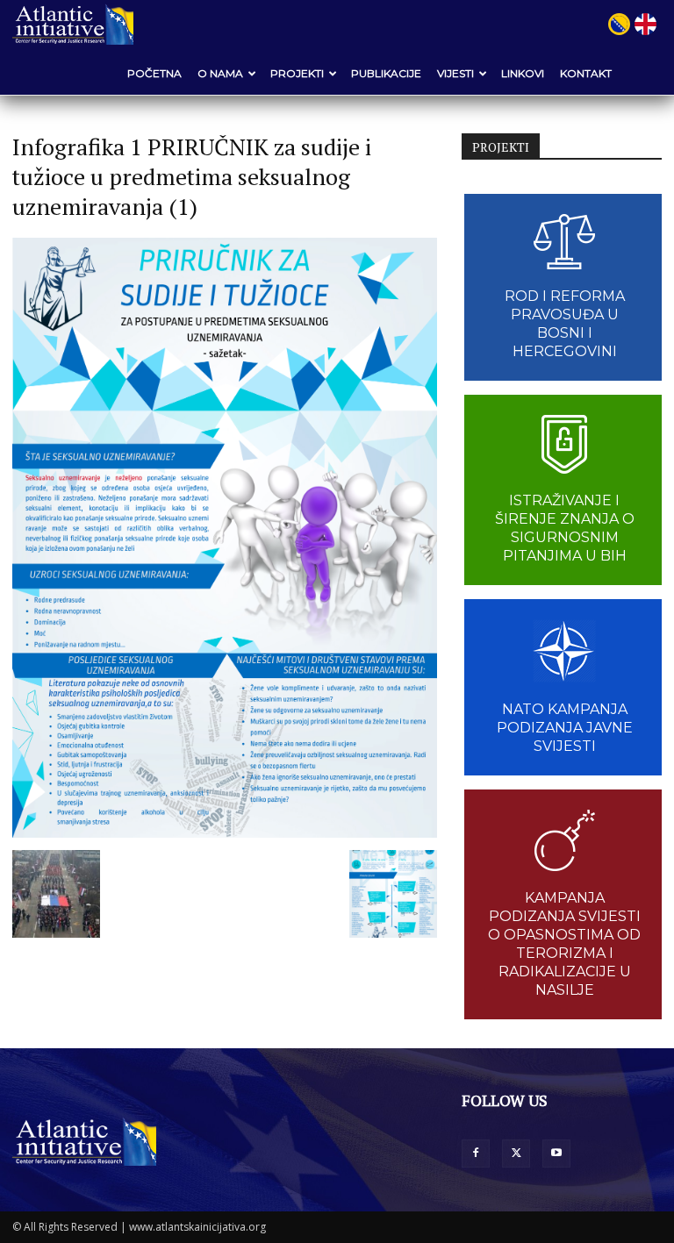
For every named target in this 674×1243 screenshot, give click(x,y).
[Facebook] (476, 1153)
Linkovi (522, 73)
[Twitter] (516, 1153)
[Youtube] (556, 1153)
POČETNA (154, 73)
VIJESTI (455, 73)
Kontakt (586, 73)
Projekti (297, 73)
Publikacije (386, 73)
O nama (220, 73)
